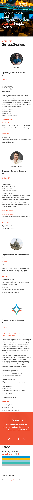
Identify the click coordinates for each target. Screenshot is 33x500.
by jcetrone (7, 454)
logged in (12, 480)
